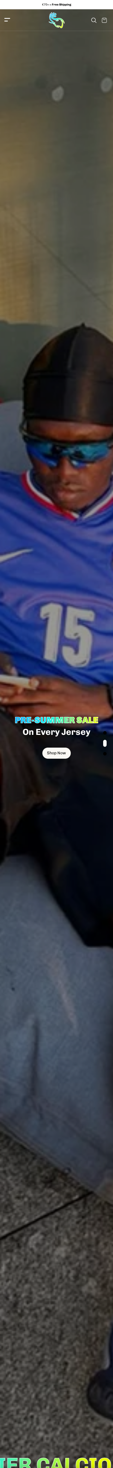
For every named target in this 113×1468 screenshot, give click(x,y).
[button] (104, 732)
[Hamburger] (7, 20)
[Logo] (57, 20)
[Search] (94, 20)
